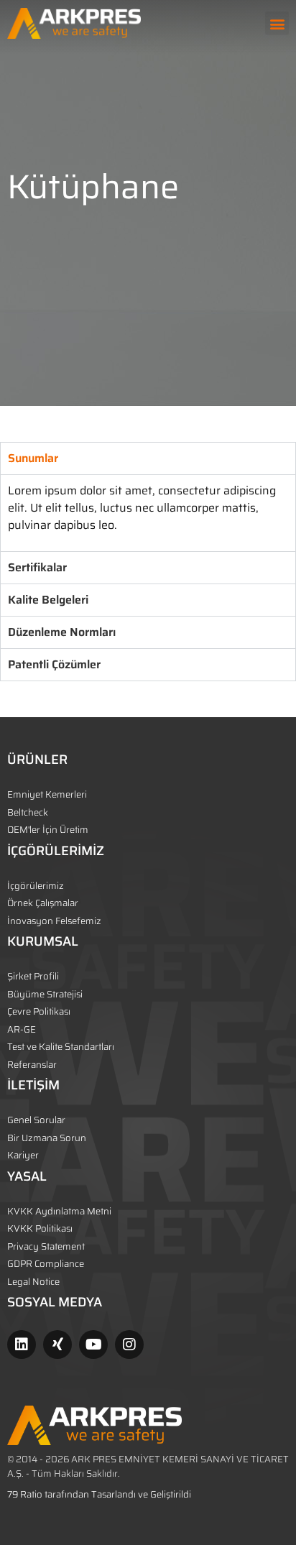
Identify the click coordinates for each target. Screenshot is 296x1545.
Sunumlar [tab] (33, 458)
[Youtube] (93, 1344)
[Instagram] (129, 1344)
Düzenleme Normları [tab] (62, 632)
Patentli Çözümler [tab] (54, 664)
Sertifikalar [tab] (37, 567)
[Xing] (57, 1344)
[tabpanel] (148, 512)
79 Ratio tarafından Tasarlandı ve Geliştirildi (99, 1494)
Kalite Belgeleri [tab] (48, 600)
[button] (277, 23)
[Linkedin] (21, 1344)
